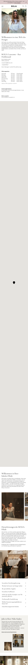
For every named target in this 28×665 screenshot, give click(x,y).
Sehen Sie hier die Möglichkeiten (9, 632)
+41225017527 (5, 64)
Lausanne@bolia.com (7, 62)
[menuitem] (2, 6)
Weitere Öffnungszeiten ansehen (9, 83)
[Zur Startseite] (14, 6)
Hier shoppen (17, 2)
